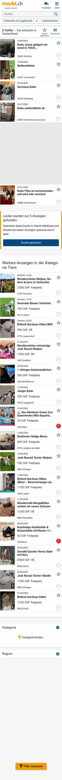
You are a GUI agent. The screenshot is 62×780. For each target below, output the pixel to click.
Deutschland (50, 20)
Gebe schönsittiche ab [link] (31, 108)
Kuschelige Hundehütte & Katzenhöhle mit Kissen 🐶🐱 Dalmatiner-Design (33, 529)
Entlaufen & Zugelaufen (18, 20)
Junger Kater (25, 391)
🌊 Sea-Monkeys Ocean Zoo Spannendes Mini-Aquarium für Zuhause (35, 414)
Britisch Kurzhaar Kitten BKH (35, 324)
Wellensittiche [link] (26, 65)
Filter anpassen (33, 766)
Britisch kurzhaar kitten (31, 597)
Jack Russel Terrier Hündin (34, 575)
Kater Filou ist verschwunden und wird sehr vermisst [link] (35, 192)
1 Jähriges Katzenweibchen (34, 369)
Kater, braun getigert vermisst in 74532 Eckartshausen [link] (32, 46)
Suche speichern (44, 35)
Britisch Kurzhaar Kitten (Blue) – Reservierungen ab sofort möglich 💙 (34, 480)
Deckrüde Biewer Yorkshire (34, 303)
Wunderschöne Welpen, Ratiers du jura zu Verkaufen (34, 280)
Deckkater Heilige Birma (32, 436)
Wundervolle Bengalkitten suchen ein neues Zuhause (33, 504)
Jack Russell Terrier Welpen (34, 457)
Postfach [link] (46, 8)
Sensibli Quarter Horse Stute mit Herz (35, 553)
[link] (12, 3)
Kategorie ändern (32, 637)
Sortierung (55, 34)
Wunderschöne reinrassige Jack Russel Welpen (33, 347)
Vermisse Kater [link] (26, 87)
